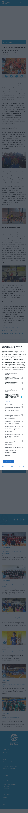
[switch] (22, 378)
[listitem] (14, 374)
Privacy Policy (22, 466)
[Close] (24, 346)
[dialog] (14, 406)
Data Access (14, 466)
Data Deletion (5, 466)
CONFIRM (8, 461)
